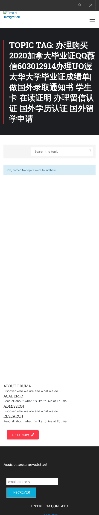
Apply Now (20, 435)
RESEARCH (13, 416)
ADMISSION (13, 406)
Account (90, 5)
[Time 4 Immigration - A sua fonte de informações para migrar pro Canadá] (18, 15)
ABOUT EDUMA (17, 385)
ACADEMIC (13, 396)
